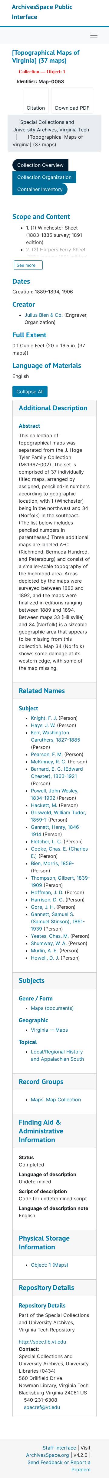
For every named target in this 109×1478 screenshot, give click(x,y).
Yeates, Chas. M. (50, 936)
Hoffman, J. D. (47, 892)
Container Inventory (40, 189)
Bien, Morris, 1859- (52, 863)
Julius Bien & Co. (44, 315)
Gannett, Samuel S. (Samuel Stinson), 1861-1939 (58, 921)
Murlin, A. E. (44, 950)
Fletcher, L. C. (46, 841)
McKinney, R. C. (48, 762)
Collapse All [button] (30, 392)
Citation (36, 108)
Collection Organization (44, 177)
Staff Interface (59, 1448)
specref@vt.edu (42, 1407)
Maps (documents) (52, 1008)
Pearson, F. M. (47, 754)
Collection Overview (40, 165)
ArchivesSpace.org (47, 1455)
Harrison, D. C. (47, 900)
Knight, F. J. (44, 718)
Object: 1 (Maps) (49, 1265)
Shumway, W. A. (49, 943)
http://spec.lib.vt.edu (42, 1342)
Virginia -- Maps (49, 1030)
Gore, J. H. (43, 907)
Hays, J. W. (43, 725)
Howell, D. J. (45, 958)
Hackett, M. (44, 805)
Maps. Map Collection (56, 1099)
